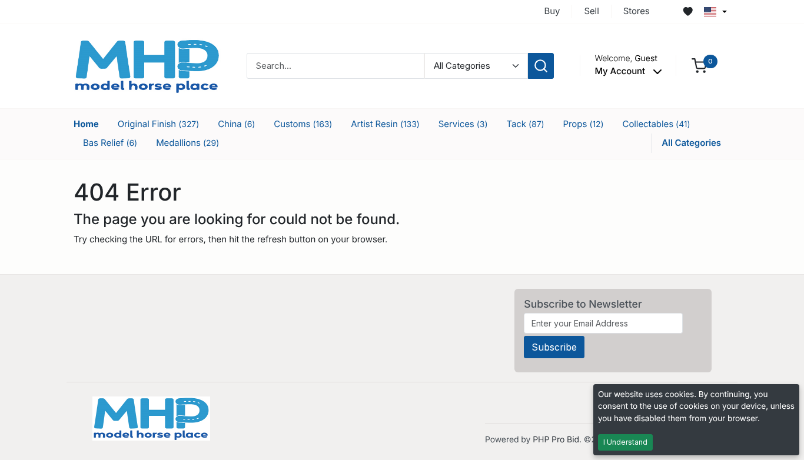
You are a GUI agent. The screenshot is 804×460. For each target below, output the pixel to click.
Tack (525, 123)
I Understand (625, 442)
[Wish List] (688, 12)
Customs (303, 123)
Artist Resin (385, 123)
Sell (591, 10)
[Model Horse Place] (147, 65)
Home (86, 123)
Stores (636, 10)
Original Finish (159, 123)
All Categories (691, 142)
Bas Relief (110, 142)
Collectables (656, 123)
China (236, 123)
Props (583, 123)
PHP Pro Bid (556, 440)
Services (463, 123)
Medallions (187, 142)
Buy (552, 10)
